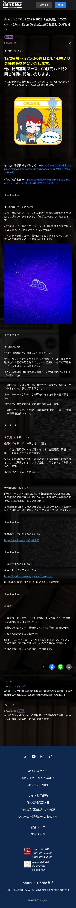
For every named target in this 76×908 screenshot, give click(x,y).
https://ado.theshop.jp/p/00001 (21, 540)
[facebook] (53, 667)
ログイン (44, 5)
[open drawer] (71, 4)
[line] (62, 667)
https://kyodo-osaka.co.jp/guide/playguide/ (28, 576)
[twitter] (45, 667)
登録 (60, 5)
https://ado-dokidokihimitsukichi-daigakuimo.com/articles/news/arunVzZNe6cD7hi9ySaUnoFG (37, 169)
